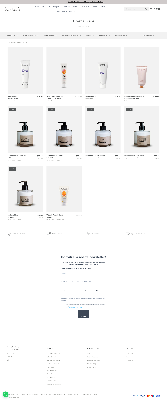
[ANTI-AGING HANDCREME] (25, 70)
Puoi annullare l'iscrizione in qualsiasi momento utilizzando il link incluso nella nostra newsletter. (83, 299)
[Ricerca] (146, 9)
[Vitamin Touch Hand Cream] (64, 189)
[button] (6, 394)
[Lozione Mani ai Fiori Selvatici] (64, 129)
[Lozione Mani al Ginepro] (103, 129)
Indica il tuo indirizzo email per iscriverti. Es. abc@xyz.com (76, 281)
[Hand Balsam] (103, 70)
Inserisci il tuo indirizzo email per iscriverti (76, 268)
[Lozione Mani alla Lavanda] (25, 189)
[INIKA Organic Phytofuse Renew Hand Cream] (141, 70)
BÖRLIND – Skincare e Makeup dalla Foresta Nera (85, 2)
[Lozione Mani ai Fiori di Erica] (25, 129)
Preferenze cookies (13, 397)
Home (79, 26)
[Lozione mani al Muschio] (141, 129)
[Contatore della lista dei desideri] (151, 9)
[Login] (154, 9)
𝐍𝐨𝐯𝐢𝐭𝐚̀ (37, 7)
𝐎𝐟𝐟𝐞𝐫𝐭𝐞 (103, 7)
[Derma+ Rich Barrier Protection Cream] (64, 70)
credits (95, 394)
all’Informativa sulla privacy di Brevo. (74, 307)
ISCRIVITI (83, 316)
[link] (83, 1)
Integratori (73, 11)
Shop (31, 7)
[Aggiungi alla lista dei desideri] (40, 50)
